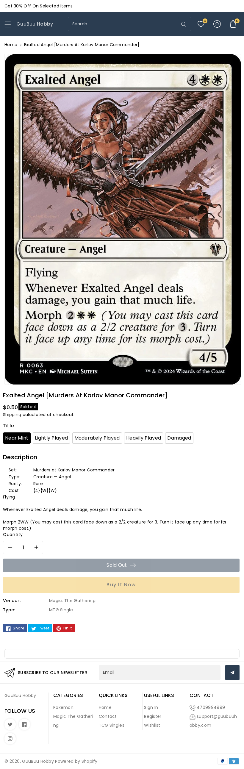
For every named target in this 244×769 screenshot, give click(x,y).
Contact (108, 716)
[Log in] (216, 24)
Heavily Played (143, 437)
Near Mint (17, 437)
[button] (10, 26)
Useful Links (159, 695)
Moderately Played (97, 437)
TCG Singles (111, 725)
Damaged (179, 437)
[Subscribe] (232, 672)
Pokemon (63, 707)
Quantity (13, 534)
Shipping (12, 415)
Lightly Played (51, 437)
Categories (68, 695)
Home (10, 45)
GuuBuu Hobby (38, 761)
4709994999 (211, 707)
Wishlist (152, 725)
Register (152, 716)
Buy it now (121, 584)
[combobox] (123, 24)
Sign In (151, 707)
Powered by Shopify (76, 761)
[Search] (184, 24)
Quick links (113, 695)
